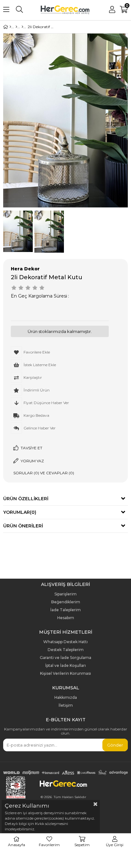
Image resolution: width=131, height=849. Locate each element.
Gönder (115, 744)
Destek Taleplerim (66, 650)
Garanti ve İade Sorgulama (65, 657)
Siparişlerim (65, 594)
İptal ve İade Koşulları (65, 665)
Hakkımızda (65, 697)
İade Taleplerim (65, 610)
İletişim (66, 705)
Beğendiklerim (65, 602)
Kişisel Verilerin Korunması (65, 673)
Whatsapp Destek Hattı (65, 642)
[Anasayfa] (10, 27)
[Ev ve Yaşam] (16, 27)
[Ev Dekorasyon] (22, 27)
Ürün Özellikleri (25, 498)
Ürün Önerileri (23, 526)
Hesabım (65, 618)
